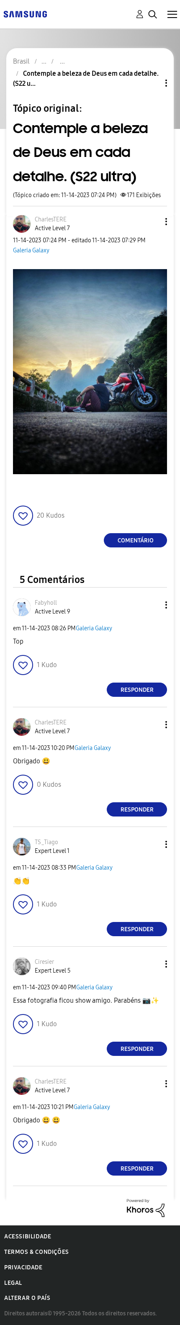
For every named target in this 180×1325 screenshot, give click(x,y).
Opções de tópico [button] (152, 83)
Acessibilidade (27, 1236)
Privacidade (23, 1267)
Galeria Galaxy (31, 250)
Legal (13, 1282)
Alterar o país (27, 1298)
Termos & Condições (36, 1252)
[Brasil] (25, 14)
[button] (152, 221)
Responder (137, 689)
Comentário (136, 540)
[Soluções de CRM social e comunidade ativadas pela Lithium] (146, 1208)
